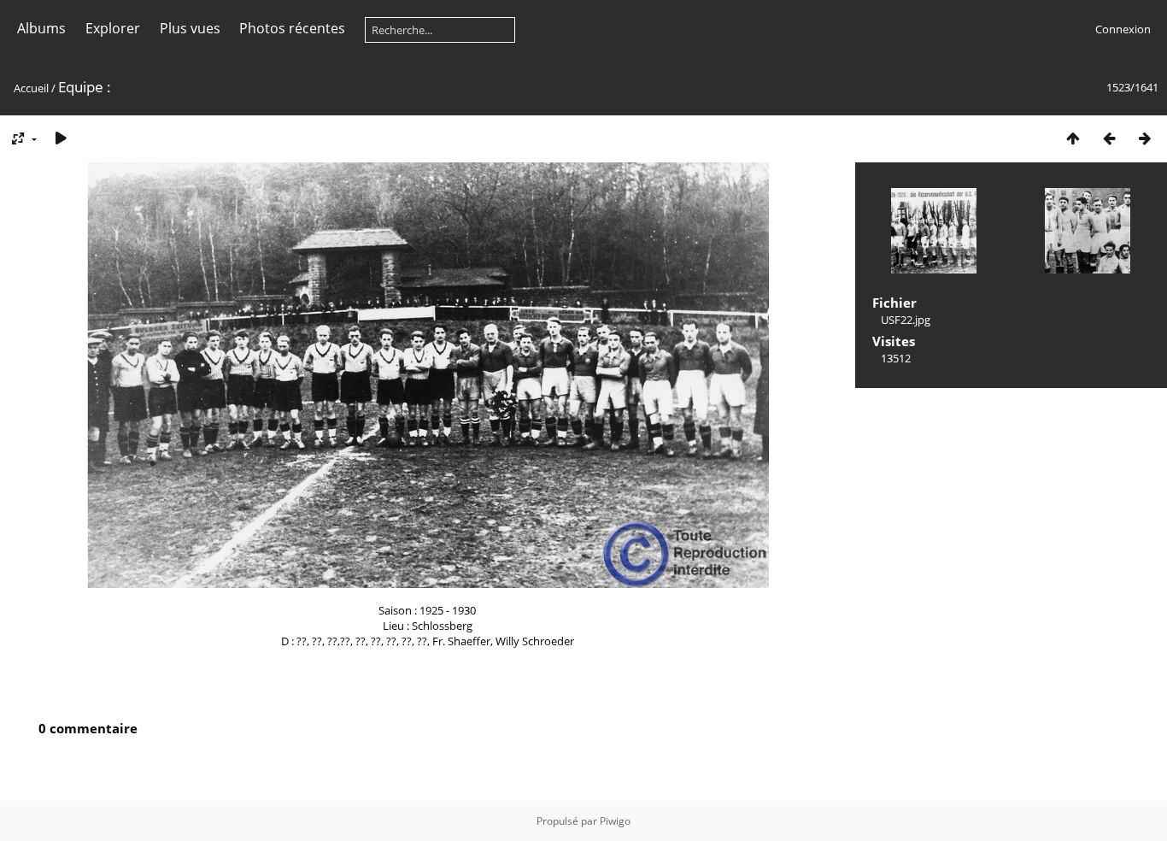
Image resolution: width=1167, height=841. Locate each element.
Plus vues (190, 28)
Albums (41, 28)
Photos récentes (292, 28)
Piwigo (615, 821)
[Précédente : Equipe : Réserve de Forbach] (1109, 138)
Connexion (1123, 29)
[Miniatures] (1073, 138)
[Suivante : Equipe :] (1145, 138)
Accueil (31, 88)
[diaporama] (61, 138)
